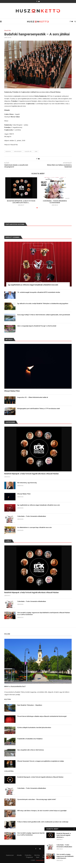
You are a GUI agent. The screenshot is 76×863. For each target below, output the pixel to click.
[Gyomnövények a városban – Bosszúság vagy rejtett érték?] (9, 802)
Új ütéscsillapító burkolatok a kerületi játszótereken (34, 727)
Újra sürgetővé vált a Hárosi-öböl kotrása (30, 750)
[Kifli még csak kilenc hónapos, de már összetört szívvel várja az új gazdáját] (9, 813)
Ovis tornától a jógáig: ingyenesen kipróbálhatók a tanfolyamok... (65, 856)
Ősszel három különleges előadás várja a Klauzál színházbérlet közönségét (42, 716)
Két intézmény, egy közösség (27, 483)
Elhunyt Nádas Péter (24, 494)
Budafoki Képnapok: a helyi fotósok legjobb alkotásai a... (64, 835)
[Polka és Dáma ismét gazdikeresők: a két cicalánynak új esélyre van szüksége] (9, 824)
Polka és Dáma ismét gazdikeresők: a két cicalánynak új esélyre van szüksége (42, 822)
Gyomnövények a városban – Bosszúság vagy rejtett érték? (36, 799)
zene (36, 151)
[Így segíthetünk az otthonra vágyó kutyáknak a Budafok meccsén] (9, 508)
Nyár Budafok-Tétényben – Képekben (29, 705)
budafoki (8, 151)
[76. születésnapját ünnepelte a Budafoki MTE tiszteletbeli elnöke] (9, 295)
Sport (37, 857)
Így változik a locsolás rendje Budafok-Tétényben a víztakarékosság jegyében (42, 303)
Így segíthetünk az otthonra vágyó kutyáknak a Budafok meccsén (38, 505)
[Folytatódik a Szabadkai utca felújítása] (9, 741)
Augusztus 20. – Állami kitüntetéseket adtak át (32, 397)
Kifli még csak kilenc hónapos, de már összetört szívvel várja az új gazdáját (41, 810)
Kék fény (37, 855)
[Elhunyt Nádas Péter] (9, 496)
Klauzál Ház (7, 30)
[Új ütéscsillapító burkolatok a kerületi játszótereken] (9, 730)
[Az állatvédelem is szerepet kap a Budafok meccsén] (9, 530)
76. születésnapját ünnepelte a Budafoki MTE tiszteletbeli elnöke (38, 292)
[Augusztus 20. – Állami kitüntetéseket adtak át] (9, 400)
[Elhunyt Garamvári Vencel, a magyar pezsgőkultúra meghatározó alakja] (9, 764)
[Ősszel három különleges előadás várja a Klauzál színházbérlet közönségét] (9, 719)
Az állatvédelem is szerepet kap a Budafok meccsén (34, 527)
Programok (29, 857)
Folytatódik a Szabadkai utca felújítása (29, 739)
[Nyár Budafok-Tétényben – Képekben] (9, 708)
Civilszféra (28, 855)
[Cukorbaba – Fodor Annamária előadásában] (55, 187)
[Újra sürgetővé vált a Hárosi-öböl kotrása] (9, 752)
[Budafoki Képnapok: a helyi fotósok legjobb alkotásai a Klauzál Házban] (21, 187)
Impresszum (10, 855)
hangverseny (18, 151)
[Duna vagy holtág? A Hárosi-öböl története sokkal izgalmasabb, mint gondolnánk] (9, 317)
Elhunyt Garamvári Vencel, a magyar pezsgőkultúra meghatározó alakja (40, 761)
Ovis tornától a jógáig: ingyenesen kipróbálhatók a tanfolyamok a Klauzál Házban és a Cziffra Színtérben (43, 613)
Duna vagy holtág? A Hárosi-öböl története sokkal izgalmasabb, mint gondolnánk (43, 315)
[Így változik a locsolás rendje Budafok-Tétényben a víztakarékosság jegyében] (9, 306)
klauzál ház (28, 151)
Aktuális (19, 855)
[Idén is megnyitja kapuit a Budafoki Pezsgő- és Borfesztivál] (9, 328)
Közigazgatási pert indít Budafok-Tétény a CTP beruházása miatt (38, 408)
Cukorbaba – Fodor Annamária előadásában (31, 516)
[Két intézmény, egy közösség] (9, 485)
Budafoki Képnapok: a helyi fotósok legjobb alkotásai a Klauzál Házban (31, 474)
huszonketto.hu (40, 860)
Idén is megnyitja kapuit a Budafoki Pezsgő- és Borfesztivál (36, 326)
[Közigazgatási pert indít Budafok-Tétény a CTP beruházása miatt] (9, 411)
